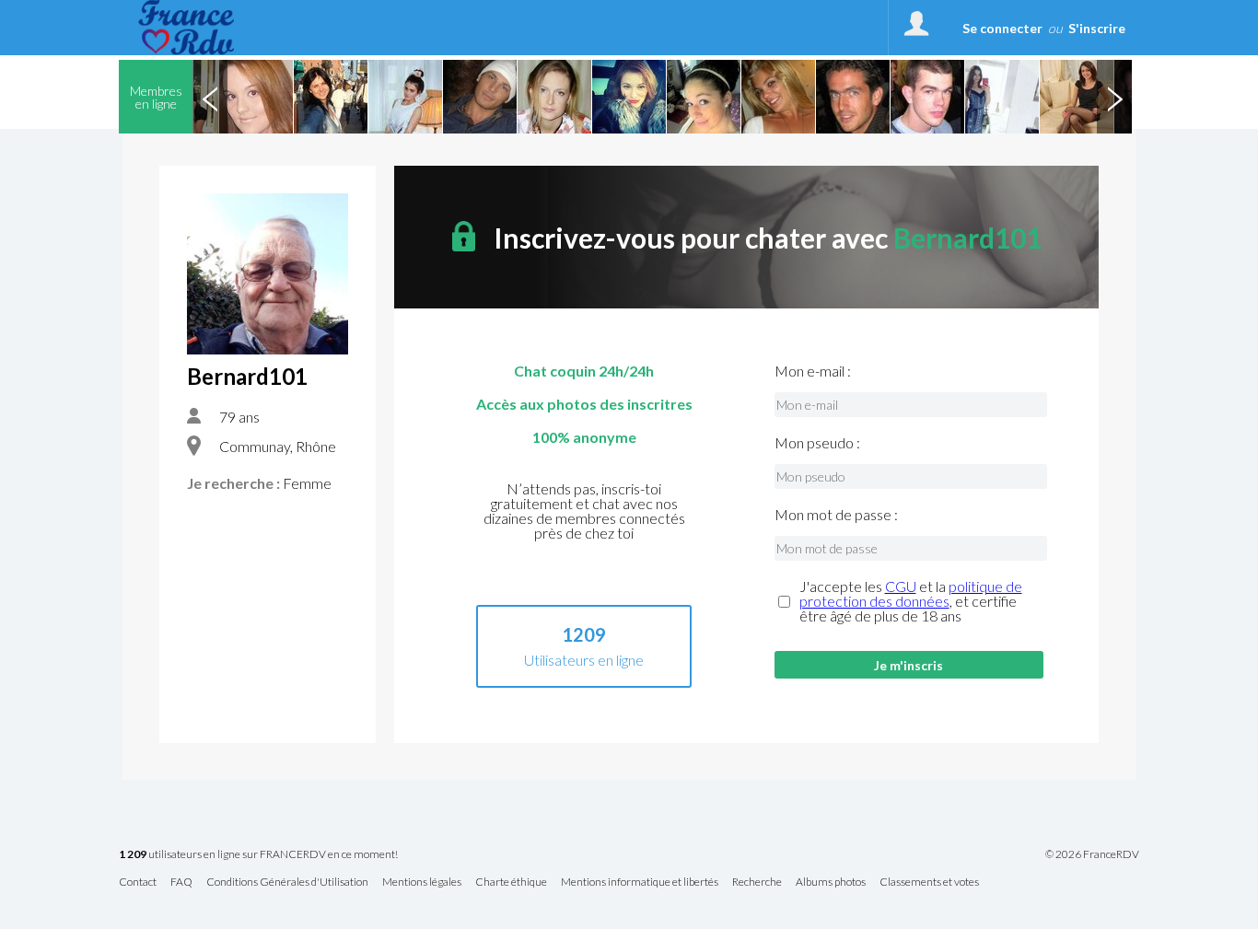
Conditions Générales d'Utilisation (287, 882)
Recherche (757, 882)
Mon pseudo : (817, 442)
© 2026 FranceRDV (1092, 854)
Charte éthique (511, 882)
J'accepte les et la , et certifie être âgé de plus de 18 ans (910, 601)
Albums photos (831, 882)
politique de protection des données (910, 593)
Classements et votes (929, 882)
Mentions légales (421, 882)
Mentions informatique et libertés (639, 882)
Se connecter (1002, 28)
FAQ (181, 882)
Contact (138, 882)
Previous (209, 97)
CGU (900, 586)
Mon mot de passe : (836, 514)
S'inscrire (1096, 28)
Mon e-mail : (813, 371)
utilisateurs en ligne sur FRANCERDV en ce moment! (258, 855)
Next (1114, 97)
